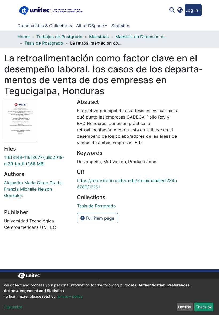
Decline (184, 307)
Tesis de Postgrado (43, 43)
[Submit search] (172, 10)
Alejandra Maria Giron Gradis (33, 182)
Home (24, 36)
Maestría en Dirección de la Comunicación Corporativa (142, 36)
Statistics (120, 25)
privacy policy (70, 296)
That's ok (204, 307)
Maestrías (99, 36)
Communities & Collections (44, 25)
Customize (13, 307)
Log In (191, 10)
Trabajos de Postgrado (59, 36)
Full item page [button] (99, 218)
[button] (180, 10)
